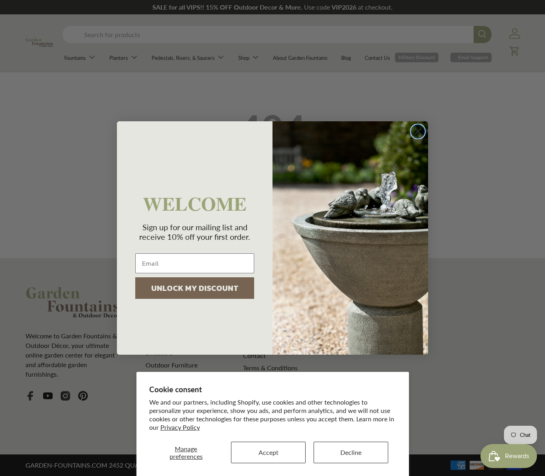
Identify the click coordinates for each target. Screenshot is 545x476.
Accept (268, 452)
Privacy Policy (180, 427)
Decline (350, 452)
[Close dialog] (418, 131)
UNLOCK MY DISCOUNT (195, 288)
